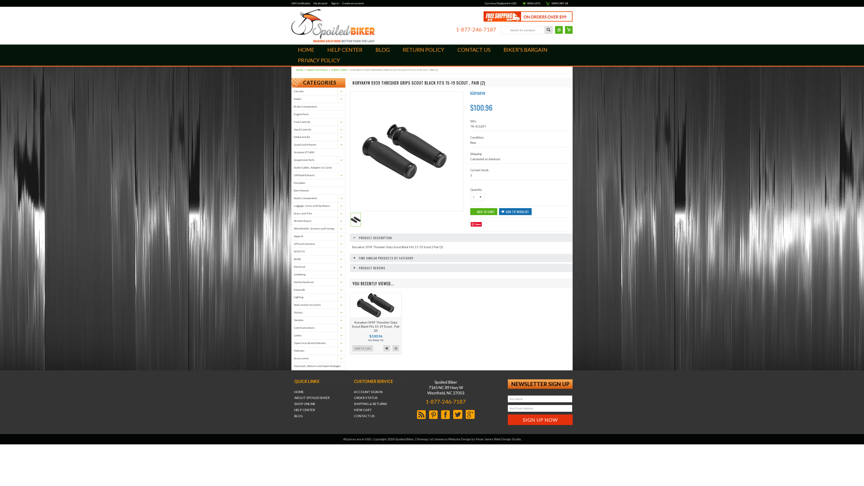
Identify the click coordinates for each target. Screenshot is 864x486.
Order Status (366, 398)
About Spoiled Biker (312, 398)
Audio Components (305, 198)
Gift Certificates (300, 3)
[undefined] (404, 178)
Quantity (476, 189)
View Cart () (559, 3)
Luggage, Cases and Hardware (312, 205)
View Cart (363, 410)
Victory (298, 312)
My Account (320, 3)
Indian (297, 99)
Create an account (353, 3)
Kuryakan (299, 182)
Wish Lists (533, 3)
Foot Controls (302, 122)
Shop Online (304, 404)
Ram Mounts (301, 190)
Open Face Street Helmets (310, 343)
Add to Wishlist (386, 348)
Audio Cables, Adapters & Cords (313, 167)
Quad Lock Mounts (305, 144)
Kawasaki (299, 289)
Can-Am (299, 91)
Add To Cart (363, 348)
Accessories (301, 358)
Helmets (299, 350)
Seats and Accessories (307, 304)
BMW (297, 259)
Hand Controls (317, 69)
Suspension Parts (304, 160)
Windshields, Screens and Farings (314, 228)
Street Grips (339, 69)
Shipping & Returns (370, 404)
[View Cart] (569, 30)
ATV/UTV (299, 251)
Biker (333, 25)
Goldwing (299, 274)
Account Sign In (368, 392)
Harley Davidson (304, 282)
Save (478, 224)
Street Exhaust (302, 221)
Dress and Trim (303, 213)
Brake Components (305, 106)
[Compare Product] (559, 30)
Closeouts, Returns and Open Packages (317, 366)
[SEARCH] (548, 30)
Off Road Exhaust (304, 175)
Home (299, 69)
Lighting (298, 297)
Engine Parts (301, 114)
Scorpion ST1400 (304, 152)
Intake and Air (302, 137)
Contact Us (364, 416)
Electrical (299, 266)
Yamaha (298, 320)
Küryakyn (477, 93)
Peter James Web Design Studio (498, 439)
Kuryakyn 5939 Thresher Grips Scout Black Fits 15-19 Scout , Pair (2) (376, 326)
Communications (304, 327)
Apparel (298, 236)
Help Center (304, 410)
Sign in (335, 3)
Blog (298, 416)
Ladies (298, 335)
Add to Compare (395, 348)
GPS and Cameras (304, 243)
